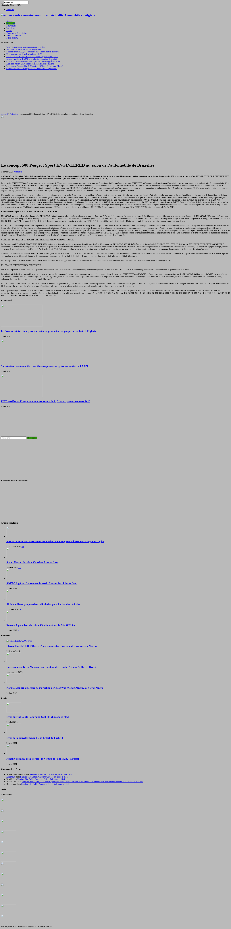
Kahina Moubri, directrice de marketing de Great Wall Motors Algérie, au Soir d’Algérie (54, 687)
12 (19, 567)
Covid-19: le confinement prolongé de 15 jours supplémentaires (33, 61)
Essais (9, 30)
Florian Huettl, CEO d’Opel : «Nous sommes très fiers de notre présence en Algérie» (52, 646)
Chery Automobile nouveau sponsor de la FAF (26, 47)
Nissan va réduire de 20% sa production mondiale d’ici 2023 (31, 59)
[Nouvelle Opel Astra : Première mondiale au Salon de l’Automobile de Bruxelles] (8, 829)
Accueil (9, 21)
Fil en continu (12, 38)
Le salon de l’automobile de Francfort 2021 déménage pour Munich (34, 66)
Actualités (10, 23)
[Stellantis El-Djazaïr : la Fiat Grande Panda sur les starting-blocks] (8, 808)
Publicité (10, 9)
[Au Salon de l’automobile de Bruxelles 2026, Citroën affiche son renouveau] (8, 850)
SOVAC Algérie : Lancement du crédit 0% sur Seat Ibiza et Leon (41, 583)
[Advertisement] (115, 90)
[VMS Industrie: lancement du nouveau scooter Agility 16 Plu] (8, 903)
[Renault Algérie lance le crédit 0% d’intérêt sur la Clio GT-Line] (13, 620)
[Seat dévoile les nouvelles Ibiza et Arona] (8, 914)
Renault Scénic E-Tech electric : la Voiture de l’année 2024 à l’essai (42, 758)
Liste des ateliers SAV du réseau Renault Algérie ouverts (30, 64)
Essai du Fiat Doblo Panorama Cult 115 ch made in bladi (37, 716)
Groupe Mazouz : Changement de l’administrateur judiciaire (31, 68)
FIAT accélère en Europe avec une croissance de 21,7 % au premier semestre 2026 (45, 401)
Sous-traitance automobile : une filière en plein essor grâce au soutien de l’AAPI (44, 366)
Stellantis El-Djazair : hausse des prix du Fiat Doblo (51, 774)
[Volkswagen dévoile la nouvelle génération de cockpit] (8, 840)
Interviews (10, 28)
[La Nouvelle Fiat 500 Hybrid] (8, 882)
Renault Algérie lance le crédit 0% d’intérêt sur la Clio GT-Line (40, 625)
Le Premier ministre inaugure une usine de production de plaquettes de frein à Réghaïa (48, 331)
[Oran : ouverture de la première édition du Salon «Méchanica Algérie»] (8, 818)
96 (23, 546)
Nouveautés (11, 26)
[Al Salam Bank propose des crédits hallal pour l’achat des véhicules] (13, 599)
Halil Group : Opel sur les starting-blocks (23, 49)
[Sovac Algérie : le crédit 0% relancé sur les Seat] (13, 557)
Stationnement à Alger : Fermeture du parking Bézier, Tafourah (32, 52)
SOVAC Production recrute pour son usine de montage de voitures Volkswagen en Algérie (55, 541)
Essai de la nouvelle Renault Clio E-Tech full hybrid (34, 737)
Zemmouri (10, 777)
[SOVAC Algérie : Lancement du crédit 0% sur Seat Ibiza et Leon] (13, 578)
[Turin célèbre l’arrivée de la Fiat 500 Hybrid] (8, 871)
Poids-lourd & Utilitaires (16, 33)
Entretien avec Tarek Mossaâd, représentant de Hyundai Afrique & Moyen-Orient (51, 667)
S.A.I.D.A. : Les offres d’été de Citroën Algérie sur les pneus (32, 56)
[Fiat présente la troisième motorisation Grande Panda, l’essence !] (8, 924)
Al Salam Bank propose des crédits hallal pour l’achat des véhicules (43, 604)
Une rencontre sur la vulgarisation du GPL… (25, 54)
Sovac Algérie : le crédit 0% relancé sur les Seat (32, 562)
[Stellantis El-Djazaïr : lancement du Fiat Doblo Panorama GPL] (8, 892)
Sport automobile (13, 35)
